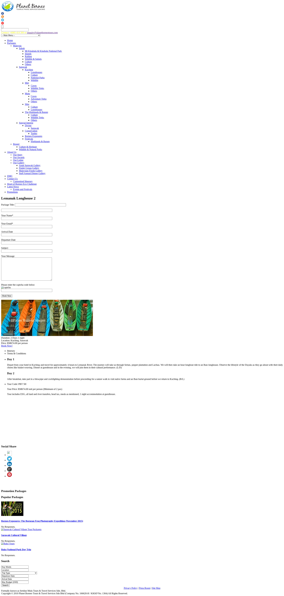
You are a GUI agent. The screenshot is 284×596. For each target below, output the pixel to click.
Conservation (31, 131)
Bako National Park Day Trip (16, 549)
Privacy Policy (130, 588)
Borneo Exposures (33, 136)
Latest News (13, 186)
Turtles (34, 133)
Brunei (16, 144)
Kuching (29, 69)
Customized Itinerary (23, 181)
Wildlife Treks (37, 88)
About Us (11, 152)
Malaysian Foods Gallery (30, 170)
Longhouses (36, 72)
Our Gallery (18, 162)
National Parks (38, 77)
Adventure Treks (38, 99)
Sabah (22, 48)
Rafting (28, 56)
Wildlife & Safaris (33, 59)
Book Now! (6, 346)
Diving (28, 125)
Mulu (27, 93)
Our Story (17, 155)
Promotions (12, 192)
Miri (27, 83)
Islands (28, 53)
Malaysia (17, 45)
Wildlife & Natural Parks (30, 149)
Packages (11, 43)
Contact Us (12, 178)
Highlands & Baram (40, 141)
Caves (34, 85)
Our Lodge (18, 160)
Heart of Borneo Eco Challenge (22, 184)
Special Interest (26, 123)
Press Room (144, 588)
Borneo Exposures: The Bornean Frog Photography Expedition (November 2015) (42, 521)
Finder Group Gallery (29, 168)
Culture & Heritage (28, 147)
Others (28, 64)
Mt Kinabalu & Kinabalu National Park (43, 51)
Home (10, 40)
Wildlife (34, 80)
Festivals (29, 139)
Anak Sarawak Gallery (29, 165)
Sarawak (23, 67)
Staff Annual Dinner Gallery (32, 173)
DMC (10, 176)
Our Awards (18, 157)
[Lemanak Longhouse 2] (47, 335)
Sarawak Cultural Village (14, 535)
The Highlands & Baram (36, 112)
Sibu (27, 104)
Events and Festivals (22, 189)
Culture (28, 61)
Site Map (156, 588)
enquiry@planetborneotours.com (42, 32)
